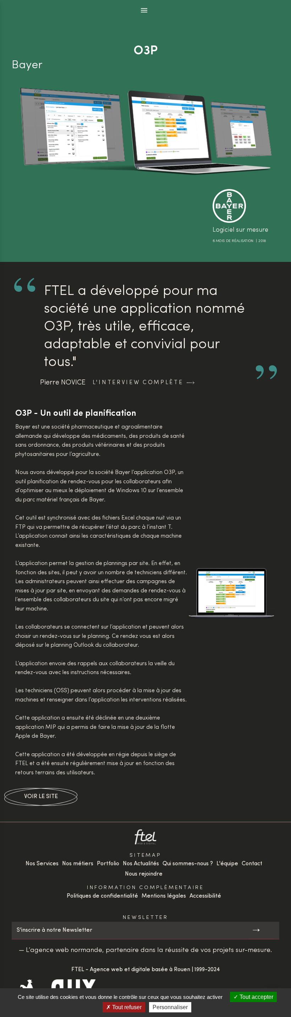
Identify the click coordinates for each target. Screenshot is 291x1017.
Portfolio (108, 864)
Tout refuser (126, 1007)
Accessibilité (205, 896)
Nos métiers (77, 864)
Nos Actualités (141, 864)
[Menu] (144, 10)
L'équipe (227, 864)
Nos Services (42, 864)
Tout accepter (255, 997)
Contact (252, 864)
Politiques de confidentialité (102, 896)
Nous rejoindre (144, 874)
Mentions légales (164, 896)
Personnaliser (170, 1007)
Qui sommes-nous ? (188, 864)
